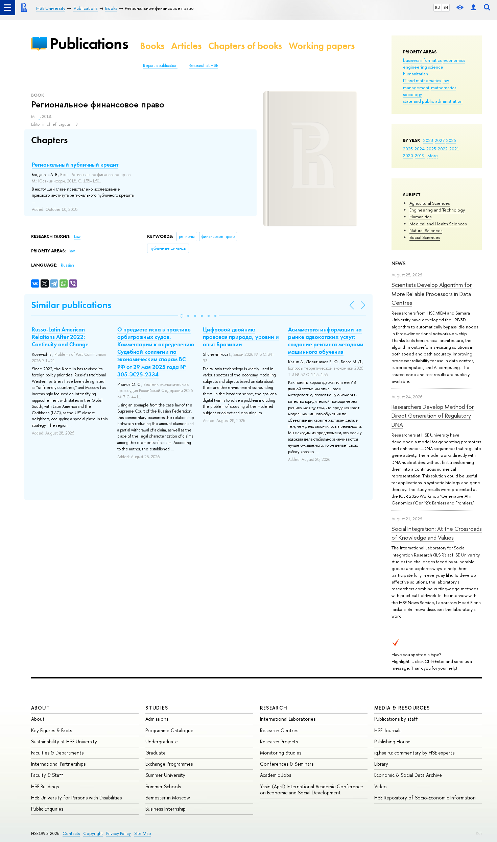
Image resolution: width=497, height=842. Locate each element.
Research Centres (279, 730)
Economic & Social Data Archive (408, 775)
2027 (440, 140)
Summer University (165, 775)
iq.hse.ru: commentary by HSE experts (414, 752)
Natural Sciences (425, 230)
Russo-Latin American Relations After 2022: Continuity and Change (60, 337)
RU (437, 7)
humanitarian (415, 74)
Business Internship (165, 809)
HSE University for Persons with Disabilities (76, 797)
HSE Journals (387, 730)
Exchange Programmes (169, 764)
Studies (156, 707)
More (432, 155)
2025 (408, 149)
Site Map (142, 833)
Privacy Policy (118, 833)
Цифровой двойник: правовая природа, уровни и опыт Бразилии (241, 337)
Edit (479, 832)
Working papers (322, 46)
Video (380, 786)
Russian (67, 265)
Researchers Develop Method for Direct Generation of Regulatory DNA (433, 415)
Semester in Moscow (167, 797)
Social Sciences (424, 237)
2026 (451, 140)
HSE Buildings (45, 786)
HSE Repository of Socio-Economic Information (425, 797)
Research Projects (279, 741)
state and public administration (433, 101)
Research (274, 707)
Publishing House (392, 741)
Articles (186, 46)
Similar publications (71, 305)
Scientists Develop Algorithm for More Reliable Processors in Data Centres (432, 293)
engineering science (423, 67)
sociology (412, 94)
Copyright (93, 833)
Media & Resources (402, 707)
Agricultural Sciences (429, 203)
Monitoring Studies (280, 752)
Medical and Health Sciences (438, 224)
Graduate (155, 752)
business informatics (422, 60)
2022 (443, 149)
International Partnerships (58, 764)
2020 (408, 155)
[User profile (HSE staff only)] (473, 7)
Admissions (156, 719)
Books (152, 46)
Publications (89, 43)
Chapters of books (245, 46)
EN (446, 7)
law (446, 80)
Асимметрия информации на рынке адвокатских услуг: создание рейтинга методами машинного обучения (325, 340)
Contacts (71, 833)
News (399, 263)
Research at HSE (203, 65)
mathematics (443, 87)
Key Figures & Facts (51, 730)
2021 (454, 149)
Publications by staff (396, 719)
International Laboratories (287, 719)
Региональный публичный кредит (75, 164)
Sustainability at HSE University (64, 741)
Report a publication (160, 65)
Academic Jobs (275, 775)
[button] (181, 316)
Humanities (420, 217)
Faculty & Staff (47, 775)
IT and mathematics (422, 80)
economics (454, 60)
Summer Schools (163, 786)
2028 (428, 140)
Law (77, 236)
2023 (431, 149)
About (40, 707)
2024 (420, 149)
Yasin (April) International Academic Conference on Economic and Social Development (311, 789)
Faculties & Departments (57, 752)
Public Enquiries (47, 809)
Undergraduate (161, 741)
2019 (420, 155)
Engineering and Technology (437, 210)
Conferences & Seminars (286, 764)
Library (381, 764)
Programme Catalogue (169, 730)
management (416, 87)
